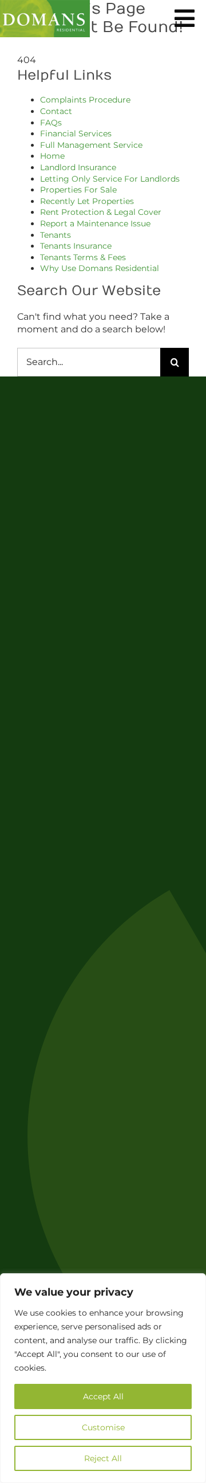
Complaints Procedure (85, 100)
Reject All (103, 1458)
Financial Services (76, 133)
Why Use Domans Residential (99, 268)
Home (52, 156)
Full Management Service (91, 145)
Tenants (55, 235)
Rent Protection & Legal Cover (100, 212)
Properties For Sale (78, 190)
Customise (103, 1427)
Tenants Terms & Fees (83, 257)
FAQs (51, 122)
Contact (56, 111)
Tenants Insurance (76, 246)
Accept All (103, 1396)
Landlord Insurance (78, 167)
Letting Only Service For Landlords (110, 179)
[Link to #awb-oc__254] (185, 18)
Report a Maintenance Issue (95, 223)
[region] (103, 1378)
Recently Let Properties (87, 201)
